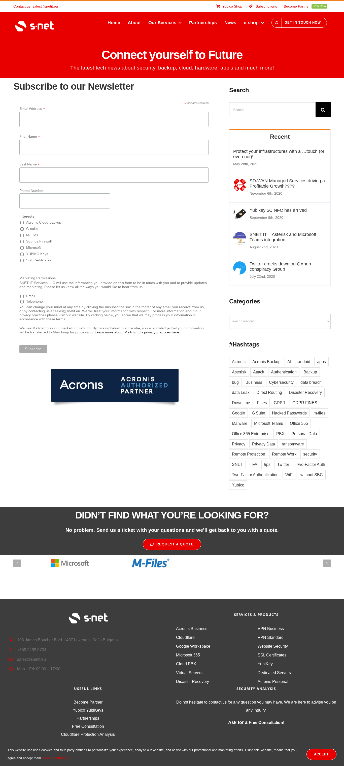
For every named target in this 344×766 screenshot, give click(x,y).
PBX (280, 433)
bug (235, 382)
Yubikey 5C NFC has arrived (278, 210)
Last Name (29, 164)
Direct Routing (269, 392)
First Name (29, 136)
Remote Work (284, 454)
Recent (280, 136)
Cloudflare (185, 637)
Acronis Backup (266, 361)
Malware (239, 423)
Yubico (238, 485)
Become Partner (88, 702)
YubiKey (265, 664)
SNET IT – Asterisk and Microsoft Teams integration (283, 237)
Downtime (241, 402)
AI (289, 361)
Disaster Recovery (305, 392)
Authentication (284, 372)
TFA (253, 464)
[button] (17, 563)
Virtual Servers (189, 673)
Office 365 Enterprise (250, 433)
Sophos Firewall (39, 241)
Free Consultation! (266, 722)
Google (238, 413)
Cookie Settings (55, 758)
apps (321, 361)
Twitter (283, 464)
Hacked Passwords (289, 413)
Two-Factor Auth (310, 464)
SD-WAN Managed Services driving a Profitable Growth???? (287, 183)
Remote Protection (248, 454)
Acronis (239, 361)
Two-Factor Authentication (255, 474)
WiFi (289, 474)
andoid (304, 361)
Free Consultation (88, 726)
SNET (237, 464)
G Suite (258, 413)
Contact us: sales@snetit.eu (35, 6)
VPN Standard (271, 637)
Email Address (32, 108)
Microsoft (33, 248)
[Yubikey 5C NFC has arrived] (239, 211)
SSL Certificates (38, 260)
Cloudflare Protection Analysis (88, 734)
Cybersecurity (281, 382)
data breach (311, 382)
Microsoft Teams (268, 423)
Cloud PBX (186, 664)
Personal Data (304, 433)
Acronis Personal (273, 681)
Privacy (238, 444)
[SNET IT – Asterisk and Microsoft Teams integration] (239, 235)
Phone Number (31, 191)
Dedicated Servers (274, 673)
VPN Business (271, 628)
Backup (310, 372)
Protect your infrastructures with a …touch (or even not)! (278, 154)
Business (254, 382)
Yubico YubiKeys (88, 710)
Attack (258, 372)
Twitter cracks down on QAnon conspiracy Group (280, 266)
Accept (321, 754)
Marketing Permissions (37, 278)
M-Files (32, 235)
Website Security (273, 646)
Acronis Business (191, 628)
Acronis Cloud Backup (43, 222)
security (310, 454)
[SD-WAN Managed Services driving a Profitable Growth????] (239, 182)
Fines (262, 402)
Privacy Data (263, 444)
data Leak (241, 392)
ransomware (293, 444)
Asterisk (239, 372)
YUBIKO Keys (37, 254)
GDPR (280, 402)
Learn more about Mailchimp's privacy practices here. (137, 332)
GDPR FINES (304, 402)
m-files (319, 413)
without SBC (311, 474)
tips (267, 464)
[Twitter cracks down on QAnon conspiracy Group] (239, 265)
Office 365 (299, 423)
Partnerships (88, 718)
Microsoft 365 (188, 655)
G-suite (32, 229)
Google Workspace (193, 646)
